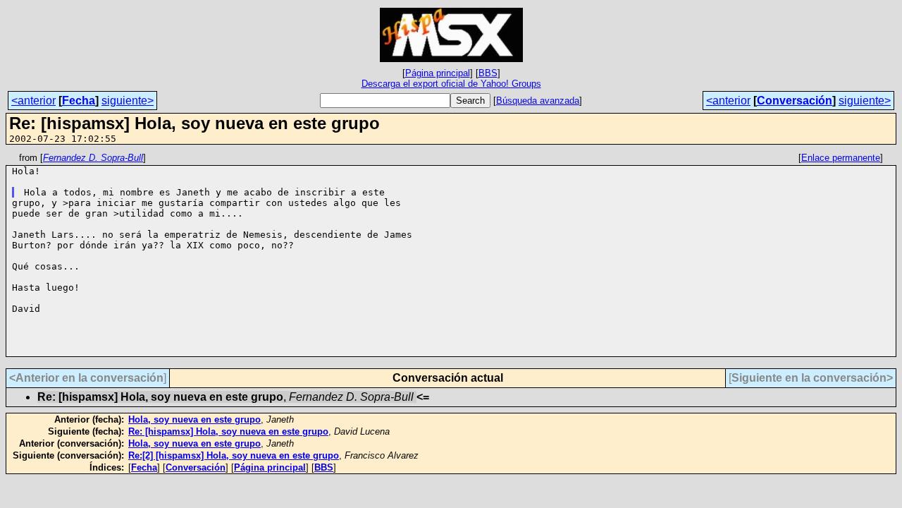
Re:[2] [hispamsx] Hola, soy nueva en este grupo (233, 455)
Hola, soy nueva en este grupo (194, 419)
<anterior (33, 101)
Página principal (437, 73)
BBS (488, 73)
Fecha (78, 101)
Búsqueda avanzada (537, 100)
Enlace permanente (840, 157)
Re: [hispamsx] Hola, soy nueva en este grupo (228, 431)
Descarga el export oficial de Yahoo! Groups (451, 83)
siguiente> (127, 101)
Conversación (794, 101)
